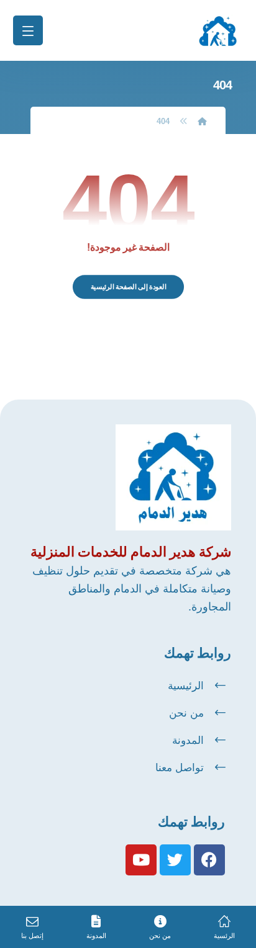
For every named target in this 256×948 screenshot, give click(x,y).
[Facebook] (209, 859)
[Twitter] (175, 859)
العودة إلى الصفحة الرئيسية (128, 287)
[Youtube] (141, 859)
